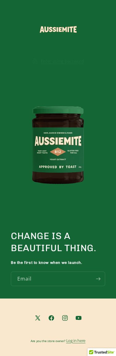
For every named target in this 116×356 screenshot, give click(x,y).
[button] (58, 61)
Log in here (75, 340)
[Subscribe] (98, 278)
